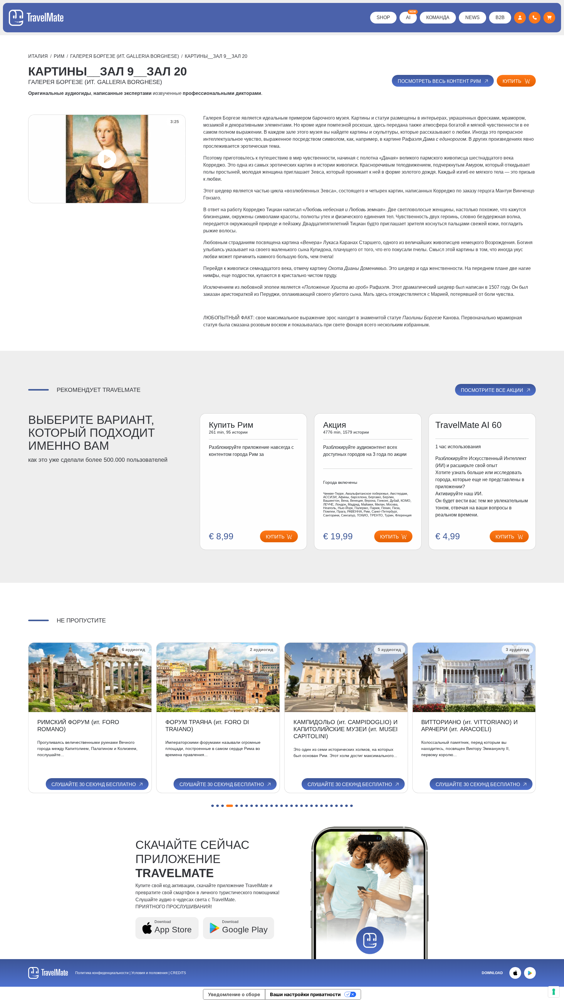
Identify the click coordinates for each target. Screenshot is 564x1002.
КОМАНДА (437, 17)
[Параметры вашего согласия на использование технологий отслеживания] (553, 991)
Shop (383, 17)
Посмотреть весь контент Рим (440, 81)
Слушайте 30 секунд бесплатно (94, 784)
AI (411, 16)
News (472, 17)
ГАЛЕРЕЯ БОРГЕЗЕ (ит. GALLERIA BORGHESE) (124, 56)
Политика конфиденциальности (102, 973)
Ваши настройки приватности (305, 994)
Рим (59, 56)
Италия (38, 56)
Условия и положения (150, 973)
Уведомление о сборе (234, 994)
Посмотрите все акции (492, 390)
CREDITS (178, 973)
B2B (500, 17)
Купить (513, 81)
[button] (212, 806)
